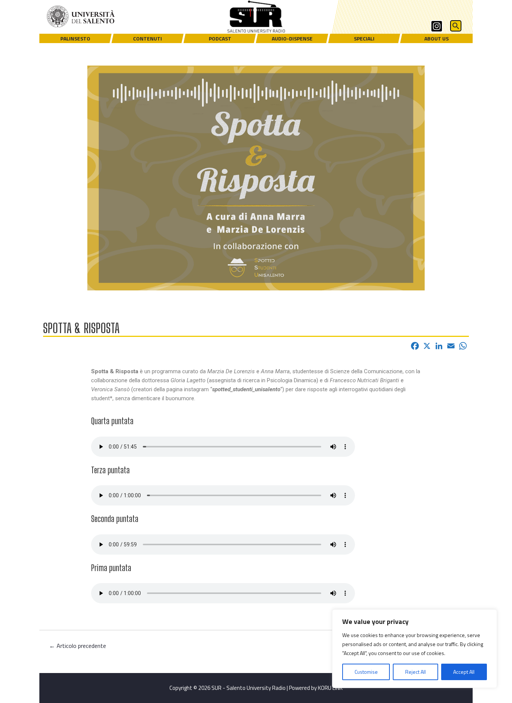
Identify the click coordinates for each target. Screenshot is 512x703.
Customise (366, 672)
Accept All (464, 672)
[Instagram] (437, 26)
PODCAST (220, 38)
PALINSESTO (75, 38)
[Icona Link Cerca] (456, 27)
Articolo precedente (77, 646)
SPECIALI (364, 38)
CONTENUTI (147, 38)
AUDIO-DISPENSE (292, 38)
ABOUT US (436, 38)
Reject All (415, 672)
